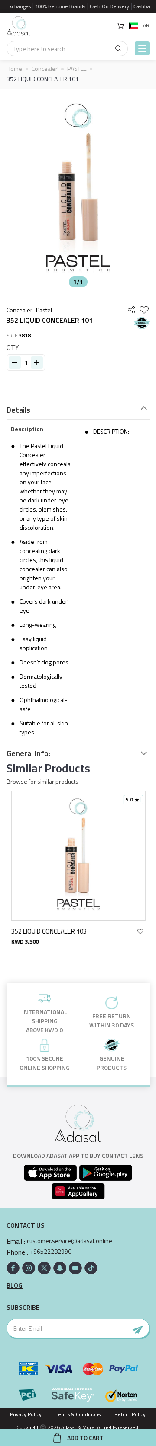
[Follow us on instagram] (28, 1268)
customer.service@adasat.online (69, 1240)
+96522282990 (51, 1251)
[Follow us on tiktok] (91, 1268)
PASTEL (76, 68)
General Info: (28, 753)
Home (14, 68)
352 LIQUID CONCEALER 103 (48, 931)
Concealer (45, 68)
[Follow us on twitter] (44, 1268)
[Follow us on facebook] (13, 1268)
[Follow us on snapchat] (59, 1268)
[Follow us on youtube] (75, 1268)
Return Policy (130, 1414)
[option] (78, 190)
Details (18, 410)
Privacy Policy (26, 1414)
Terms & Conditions (78, 1414)
